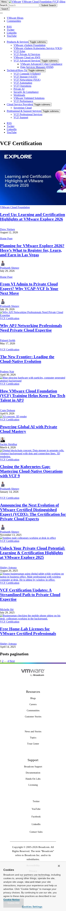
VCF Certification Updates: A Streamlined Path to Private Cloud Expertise (30, 594)
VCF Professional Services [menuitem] (28, 114)
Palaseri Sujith (7, 340)
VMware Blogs (15, 17)
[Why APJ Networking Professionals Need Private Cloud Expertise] (33, 315)
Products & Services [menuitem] (17, 41)
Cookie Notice (11, 899)
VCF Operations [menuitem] (22, 85)
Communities (14, 20)
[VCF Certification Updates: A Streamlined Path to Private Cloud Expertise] (33, 579)
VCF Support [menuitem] (21, 117)
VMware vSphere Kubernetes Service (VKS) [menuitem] (38, 48)
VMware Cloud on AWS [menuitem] (27, 57)
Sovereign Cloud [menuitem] (23, 107)
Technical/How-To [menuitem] (17, 70)
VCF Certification (9, 318)
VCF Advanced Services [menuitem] (27, 60)
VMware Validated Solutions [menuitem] (29, 98)
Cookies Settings (32, 906)
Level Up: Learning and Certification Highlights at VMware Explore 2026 (32, 216)
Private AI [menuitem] (19, 88)
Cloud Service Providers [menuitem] (20, 104)
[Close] (59, 866)
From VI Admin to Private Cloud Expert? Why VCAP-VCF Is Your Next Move (29, 288)
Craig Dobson (7, 410)
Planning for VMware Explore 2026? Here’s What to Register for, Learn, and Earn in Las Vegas (32, 250)
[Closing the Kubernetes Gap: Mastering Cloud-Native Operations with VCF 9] (33, 456)
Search (3, 5)
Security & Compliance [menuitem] (26, 92)
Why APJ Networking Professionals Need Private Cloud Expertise (31, 327)
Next (12, 661)
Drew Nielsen (7, 229)
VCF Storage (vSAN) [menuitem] (25, 76)
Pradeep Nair (7, 371)
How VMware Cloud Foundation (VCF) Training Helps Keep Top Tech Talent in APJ (32, 395)
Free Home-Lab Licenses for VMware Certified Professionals (28, 631)
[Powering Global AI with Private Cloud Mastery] (13, 416)
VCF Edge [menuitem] (19, 51)
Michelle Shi (7, 609)
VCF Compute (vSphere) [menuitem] (27, 73)
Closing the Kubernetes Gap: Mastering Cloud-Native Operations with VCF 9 (31, 471)
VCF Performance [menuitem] (23, 101)
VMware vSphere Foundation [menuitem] (30, 45)
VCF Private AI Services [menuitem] (27, 54)
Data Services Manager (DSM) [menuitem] (36, 67)
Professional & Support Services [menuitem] (24, 111)
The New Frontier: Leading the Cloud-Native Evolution (27, 359)
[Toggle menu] (1, 13)
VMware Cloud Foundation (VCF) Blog (43, 1)
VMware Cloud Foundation (15, 207)
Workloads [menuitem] (19, 95)
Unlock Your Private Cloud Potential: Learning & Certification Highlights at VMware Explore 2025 (32, 553)
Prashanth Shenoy (9, 267)
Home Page (6, 238)
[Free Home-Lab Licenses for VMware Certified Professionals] (33, 618)
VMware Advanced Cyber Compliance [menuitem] (41, 64)
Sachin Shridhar (8, 444)
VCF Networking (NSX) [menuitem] (27, 79)
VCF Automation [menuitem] (23, 82)
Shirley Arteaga (8, 567)
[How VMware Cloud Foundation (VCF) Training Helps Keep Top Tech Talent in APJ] (33, 380)
